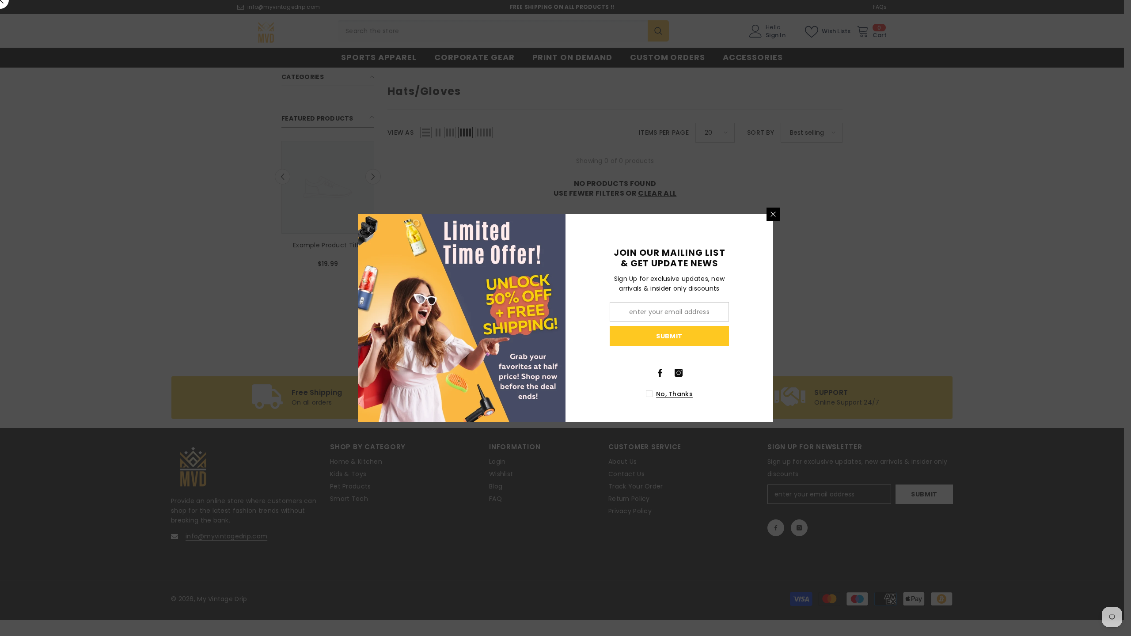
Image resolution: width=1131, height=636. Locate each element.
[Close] (773, 214)
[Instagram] (678, 372)
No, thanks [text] (674, 394)
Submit (669, 336)
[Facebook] (660, 372)
